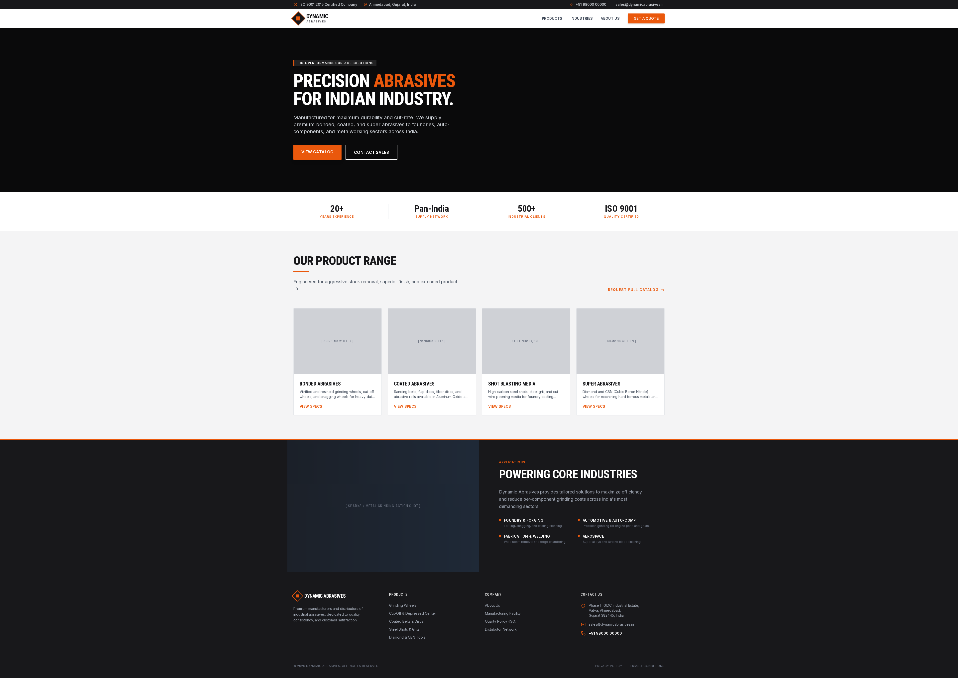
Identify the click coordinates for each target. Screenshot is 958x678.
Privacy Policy (608, 666)
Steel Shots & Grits (404, 629)
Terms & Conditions (646, 666)
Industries (582, 18)
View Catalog (317, 151)
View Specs (311, 406)
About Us (610, 18)
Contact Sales (371, 152)
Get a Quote (646, 18)
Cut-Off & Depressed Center (412, 613)
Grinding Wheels (402, 605)
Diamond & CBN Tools (407, 637)
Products (552, 18)
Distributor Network (501, 629)
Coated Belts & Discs (406, 621)
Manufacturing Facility (503, 613)
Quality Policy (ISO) (501, 621)
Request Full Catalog (633, 290)
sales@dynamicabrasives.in (640, 4)
